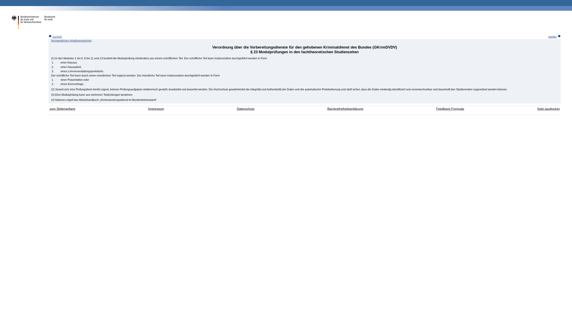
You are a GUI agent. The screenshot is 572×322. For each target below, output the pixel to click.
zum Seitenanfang (62, 108)
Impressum (156, 108)
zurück (57, 36)
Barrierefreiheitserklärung (345, 108)
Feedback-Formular (450, 108)
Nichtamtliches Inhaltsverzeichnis (71, 40)
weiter (552, 36)
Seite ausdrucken (548, 108)
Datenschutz (245, 108)
